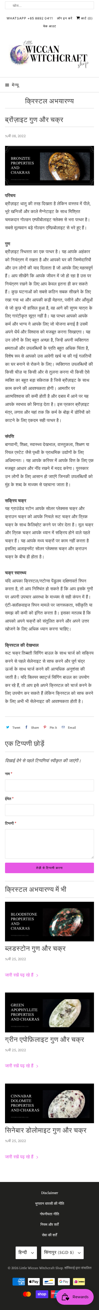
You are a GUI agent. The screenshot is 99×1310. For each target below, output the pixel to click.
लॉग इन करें (64, 18)
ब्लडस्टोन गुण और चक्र (35, 949)
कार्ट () (86, 18)
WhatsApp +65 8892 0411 (30, 18)
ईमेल (9, 799)
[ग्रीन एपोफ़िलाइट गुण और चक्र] (49, 1012)
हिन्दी (23, 1252)
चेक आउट (49, 26)
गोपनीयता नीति (49, 1214)
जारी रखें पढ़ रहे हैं (20, 975)
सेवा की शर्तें (49, 1235)
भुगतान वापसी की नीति (49, 1204)
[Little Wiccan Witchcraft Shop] (49, 55)
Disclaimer (49, 1193)
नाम (8, 774)
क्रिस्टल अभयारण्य (49, 101)
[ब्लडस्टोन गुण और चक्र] (49, 921)
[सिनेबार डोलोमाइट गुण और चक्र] (49, 1103)
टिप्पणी (10, 823)
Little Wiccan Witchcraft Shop (41, 1268)
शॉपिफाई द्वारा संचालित (77, 1268)
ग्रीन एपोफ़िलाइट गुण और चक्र (44, 1040)
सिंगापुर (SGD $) (59, 1252)
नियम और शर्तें (49, 1225)
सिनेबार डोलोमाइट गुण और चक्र (46, 1130)
